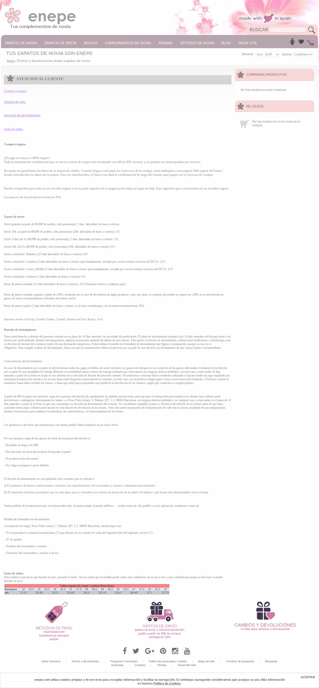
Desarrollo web (187, 665)
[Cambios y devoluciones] (265, 602)
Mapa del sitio (206, 661)
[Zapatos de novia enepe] (40, 9)
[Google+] (149, 651)
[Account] (292, 43)
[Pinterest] (163, 651)
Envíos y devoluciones (85, 661)
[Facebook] (125, 651)
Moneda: (248, 54)
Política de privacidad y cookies (168, 661)
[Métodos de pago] (53, 602)
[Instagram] (175, 651)
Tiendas (161, 665)
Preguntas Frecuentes (124, 661)
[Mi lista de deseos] (301, 43)
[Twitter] (136, 651)
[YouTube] (187, 651)
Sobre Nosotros (51, 661)
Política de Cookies (167, 683)
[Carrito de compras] (311, 43)
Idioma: (287, 54)
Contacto (140, 665)
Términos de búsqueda (240, 661)
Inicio (10, 61)
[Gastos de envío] (159, 602)
